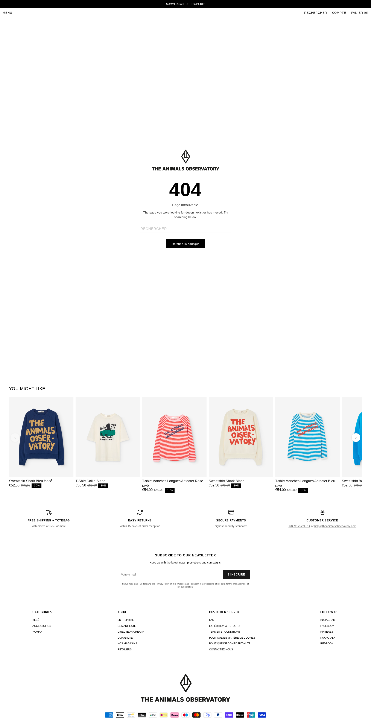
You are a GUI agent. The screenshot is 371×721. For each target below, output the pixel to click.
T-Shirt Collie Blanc (90, 481)
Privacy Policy (162, 584)
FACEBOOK (327, 625)
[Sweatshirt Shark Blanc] (241, 437)
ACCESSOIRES (41, 625)
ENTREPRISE (125, 619)
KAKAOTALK (327, 637)
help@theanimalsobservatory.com (335, 526)
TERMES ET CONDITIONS (224, 631)
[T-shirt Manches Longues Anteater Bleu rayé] (307, 437)
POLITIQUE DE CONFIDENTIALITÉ (229, 643)
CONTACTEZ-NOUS (221, 649)
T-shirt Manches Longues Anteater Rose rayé (172, 483)
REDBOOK (326, 643)
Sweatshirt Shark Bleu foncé (30, 481)
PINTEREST (327, 631)
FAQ (211, 619)
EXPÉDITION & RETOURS (224, 625)
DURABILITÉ (125, 637)
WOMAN (37, 631)
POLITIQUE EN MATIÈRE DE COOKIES (232, 637)
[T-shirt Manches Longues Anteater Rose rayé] (174, 437)
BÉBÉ (35, 619)
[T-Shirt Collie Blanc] (108, 437)
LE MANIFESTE (126, 625)
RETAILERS (124, 649)
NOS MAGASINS (127, 643)
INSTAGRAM (327, 619)
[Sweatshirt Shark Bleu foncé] (41, 437)
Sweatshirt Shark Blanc (226, 481)
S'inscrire (236, 574)
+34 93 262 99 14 (299, 526)
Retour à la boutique (185, 243)
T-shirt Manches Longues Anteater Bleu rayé (305, 483)
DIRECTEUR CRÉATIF (130, 631)
